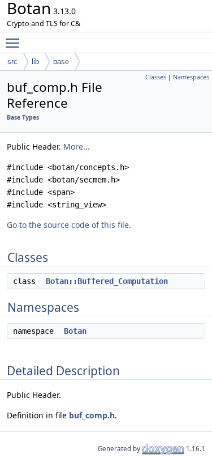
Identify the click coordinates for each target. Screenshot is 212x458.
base (61, 61)
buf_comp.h (92, 415)
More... (76, 146)
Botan (75, 331)
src (12, 61)
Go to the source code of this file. (69, 224)
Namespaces (191, 77)
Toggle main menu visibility (15, 42)
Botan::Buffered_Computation (107, 281)
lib (35, 61)
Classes (155, 77)
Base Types (23, 117)
